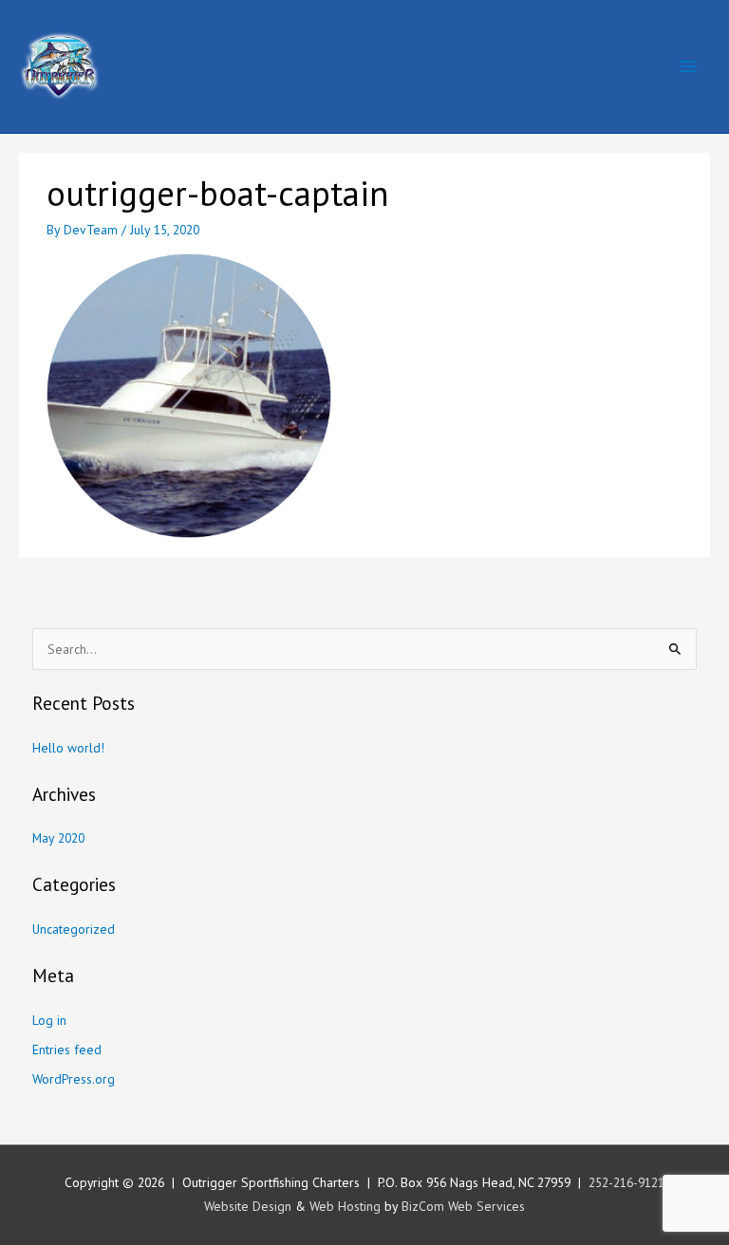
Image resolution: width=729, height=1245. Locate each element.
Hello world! (68, 747)
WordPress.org (73, 1078)
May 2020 (58, 837)
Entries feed (67, 1049)
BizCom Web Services (463, 1206)
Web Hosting (345, 1206)
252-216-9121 (626, 1182)
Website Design (247, 1206)
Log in (49, 1020)
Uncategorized (73, 929)
